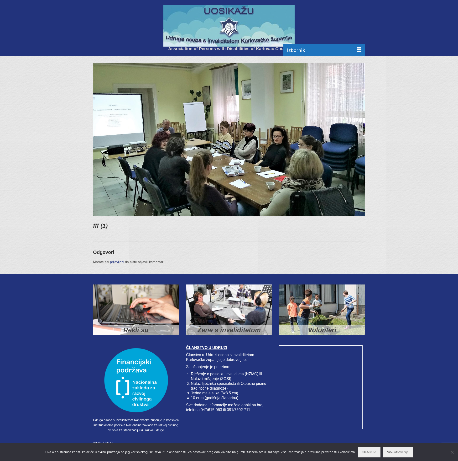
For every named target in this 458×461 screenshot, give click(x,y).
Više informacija (397, 452)
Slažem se (369, 452)
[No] (452, 452)
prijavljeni (117, 262)
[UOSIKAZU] (229, 26)
